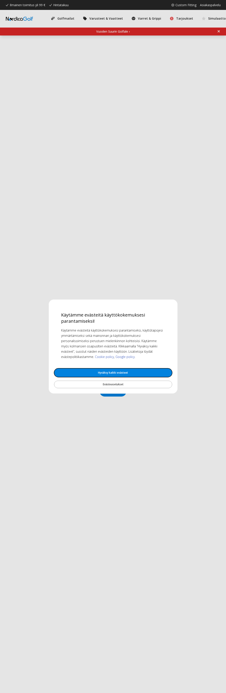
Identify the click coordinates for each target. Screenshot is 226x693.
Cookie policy (104, 357)
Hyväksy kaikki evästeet (113, 372)
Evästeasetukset (113, 384)
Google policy (125, 357)
